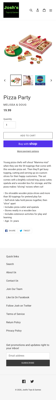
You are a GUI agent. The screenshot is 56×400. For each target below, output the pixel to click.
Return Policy (13, 322)
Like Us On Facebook (17, 297)
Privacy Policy (14, 330)
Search (10, 264)
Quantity (7, 119)
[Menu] (50, 10)
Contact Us (12, 280)
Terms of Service (15, 314)
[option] (16, 80)
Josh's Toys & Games (31, 390)
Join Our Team (14, 289)
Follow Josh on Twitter (18, 305)
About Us (11, 272)
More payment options (28, 151)
